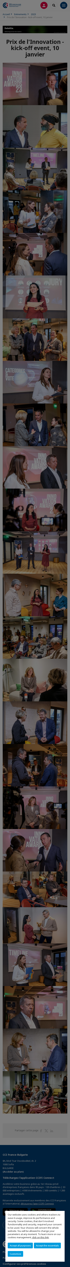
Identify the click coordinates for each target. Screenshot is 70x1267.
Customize (15, 1253)
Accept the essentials (47, 1245)
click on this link (40, 1237)
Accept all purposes (20, 1245)
